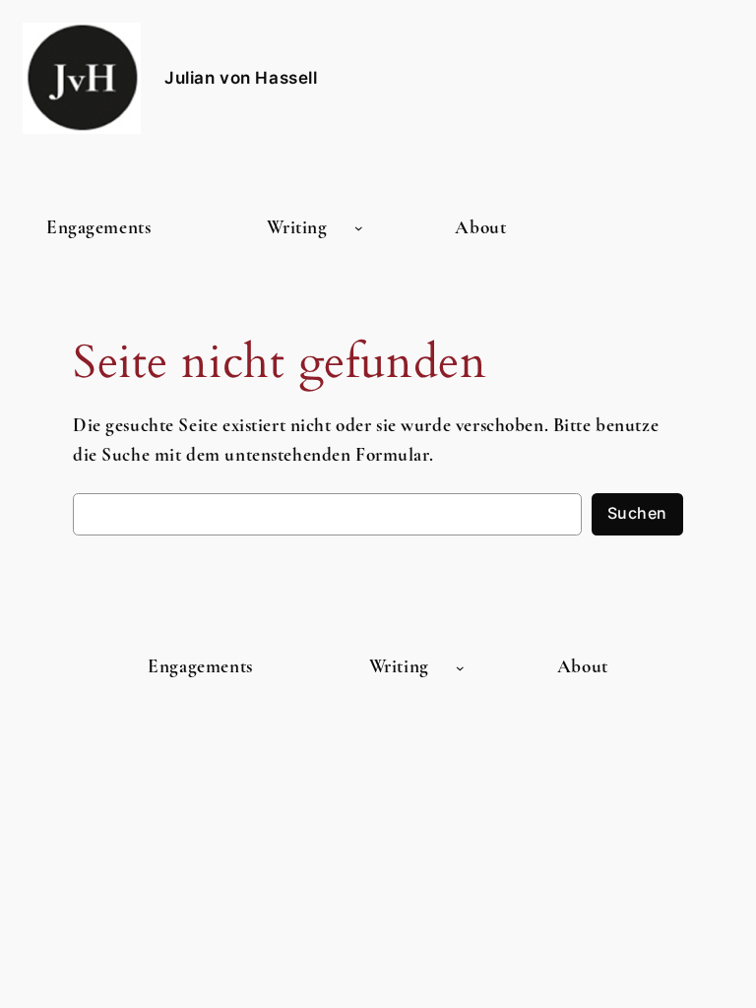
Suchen (637, 513)
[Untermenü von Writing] (358, 227)
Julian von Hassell (240, 78)
